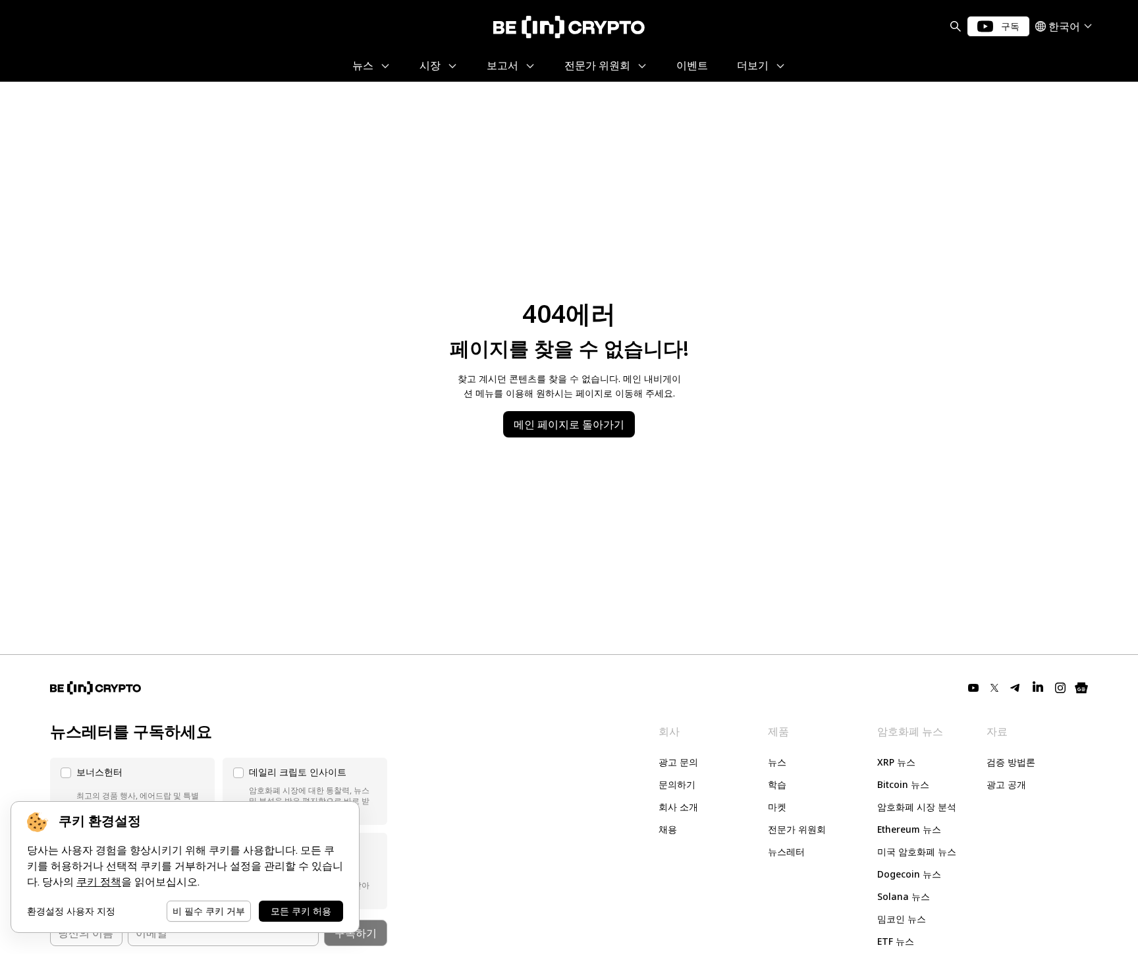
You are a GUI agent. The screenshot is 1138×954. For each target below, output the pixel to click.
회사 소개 (678, 806)
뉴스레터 (786, 851)
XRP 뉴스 (896, 762)
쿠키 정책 (98, 882)
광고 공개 (1006, 784)
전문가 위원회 (797, 829)
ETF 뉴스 (895, 941)
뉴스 (777, 762)
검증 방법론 (1011, 762)
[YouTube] (973, 687)
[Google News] (1081, 687)
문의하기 (677, 784)
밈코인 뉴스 (901, 918)
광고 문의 (678, 762)
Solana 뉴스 (903, 896)
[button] (132, 791)
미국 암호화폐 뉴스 (916, 851)
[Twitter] (994, 687)
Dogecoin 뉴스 (909, 874)
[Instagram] (1060, 687)
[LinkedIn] (1038, 687)
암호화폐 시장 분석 (916, 806)
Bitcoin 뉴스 (903, 784)
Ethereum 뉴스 (909, 829)
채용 (668, 829)
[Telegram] (1015, 687)
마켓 (777, 806)
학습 (777, 784)
